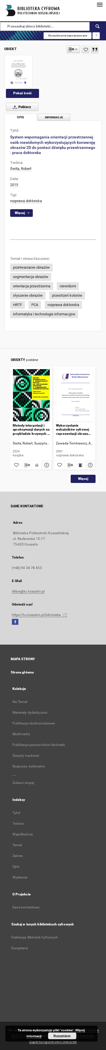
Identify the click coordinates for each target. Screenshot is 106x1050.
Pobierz (24, 107)
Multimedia (21, 734)
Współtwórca (22, 834)
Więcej (83, 479)
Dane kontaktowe (26, 907)
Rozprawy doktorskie (28, 766)
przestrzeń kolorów (67, 295)
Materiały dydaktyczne (29, 713)
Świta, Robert (20, 168)
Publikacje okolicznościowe (33, 723)
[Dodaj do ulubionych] (85, 49)
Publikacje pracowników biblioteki (38, 745)
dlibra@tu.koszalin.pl (28, 591)
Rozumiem (62, 1035)
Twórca (18, 824)
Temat (17, 845)
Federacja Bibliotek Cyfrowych (34, 937)
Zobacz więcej (23, 783)
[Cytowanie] (94, 49)
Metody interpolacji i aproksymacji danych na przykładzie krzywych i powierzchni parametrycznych (31, 430)
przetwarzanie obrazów (31, 267)
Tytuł (16, 813)
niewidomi (68, 286)
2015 (14, 185)
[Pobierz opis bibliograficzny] (26, 465)
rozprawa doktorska (26, 201)
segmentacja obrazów (30, 277)
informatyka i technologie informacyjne (44, 314)
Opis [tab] (20, 117)
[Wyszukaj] (98, 26)
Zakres (17, 856)
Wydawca (20, 877)
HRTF (17, 305)
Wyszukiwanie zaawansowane (67, 35)
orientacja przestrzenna (31, 286)
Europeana (19, 948)
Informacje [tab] (54, 117)
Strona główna (22, 672)
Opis (15, 867)
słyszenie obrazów (28, 295)
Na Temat (20, 702)
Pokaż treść (22, 93)
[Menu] (99, 4)
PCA (34, 305)
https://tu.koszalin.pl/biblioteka (37, 615)
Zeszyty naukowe (25, 756)
